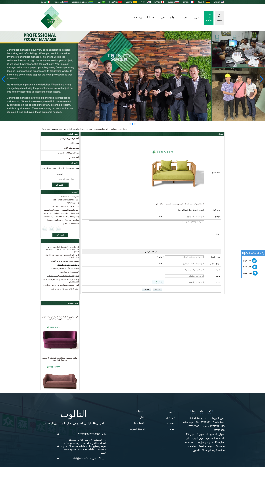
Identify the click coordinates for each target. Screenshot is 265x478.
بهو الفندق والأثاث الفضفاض (106, 129)
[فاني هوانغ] (58, 229)
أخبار (185, 17)
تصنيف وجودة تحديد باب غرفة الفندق (65, 261)
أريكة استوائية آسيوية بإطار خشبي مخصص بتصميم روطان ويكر (180, 204)
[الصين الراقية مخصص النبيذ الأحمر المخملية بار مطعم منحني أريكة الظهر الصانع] (60, 332)
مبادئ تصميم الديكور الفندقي (68, 265)
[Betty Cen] (51, 229)
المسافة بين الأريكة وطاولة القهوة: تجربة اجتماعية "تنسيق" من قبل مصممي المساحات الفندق (62, 249)
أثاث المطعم (74, 157)
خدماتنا (151, 17)
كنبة (91, 129)
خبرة (162, 17)
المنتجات (140, 411)
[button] (135, 124)
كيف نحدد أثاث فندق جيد (69, 272)
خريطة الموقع (137, 428)
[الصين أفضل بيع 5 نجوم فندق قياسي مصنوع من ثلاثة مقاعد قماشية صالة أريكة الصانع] (60, 374)
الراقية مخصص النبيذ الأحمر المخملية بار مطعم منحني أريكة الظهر (60, 353)
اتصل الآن (60, 235)
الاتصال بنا (139, 423)
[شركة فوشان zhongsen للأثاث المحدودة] (51, 28)
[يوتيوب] (201, 411)
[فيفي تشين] (44, 229)
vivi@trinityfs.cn (82, 458)
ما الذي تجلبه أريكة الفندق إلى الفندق (65, 268)
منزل (172, 411)
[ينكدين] (193, 411)
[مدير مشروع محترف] (132, 76)
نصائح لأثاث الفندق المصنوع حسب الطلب (63, 276)
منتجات (173, 17)
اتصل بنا (196, 17)
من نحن (138, 17)
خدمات (171, 423)
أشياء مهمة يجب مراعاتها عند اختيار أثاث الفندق (61, 285)
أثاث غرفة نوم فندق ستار (69, 138)
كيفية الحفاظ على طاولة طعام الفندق (64, 289)
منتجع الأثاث (74, 143)
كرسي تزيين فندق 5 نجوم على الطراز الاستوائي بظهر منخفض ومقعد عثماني (60, 312)
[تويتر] (210, 411)
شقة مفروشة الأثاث (71, 148)
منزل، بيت (123, 129)
